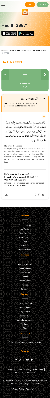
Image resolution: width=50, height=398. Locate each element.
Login (30, 4)
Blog (25, 328)
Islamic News (25, 316)
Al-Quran (25, 229)
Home (4, 50)
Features (18, 370)
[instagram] (20, 360)
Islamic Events (25, 268)
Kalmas (25, 285)
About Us (19, 373)
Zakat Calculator (25, 303)
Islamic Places (25, 250)
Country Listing (30, 370)
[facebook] (16, 360)
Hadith (11, 50)
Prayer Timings (25, 225)
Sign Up (43, 4)
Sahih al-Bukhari (23, 50)
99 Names (25, 289)
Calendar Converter (25, 320)
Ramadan (25, 246)
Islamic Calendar (25, 264)
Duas (25, 241)
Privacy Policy (18, 389)
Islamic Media (25, 281)
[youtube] (27, 360)
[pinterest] (23, 360)
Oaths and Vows (39, 50)
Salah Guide (25, 308)
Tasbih (25, 277)
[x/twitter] (32, 360)
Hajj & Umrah (25, 312)
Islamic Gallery (25, 273)
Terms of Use (31, 389)
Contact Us (30, 373)
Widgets (25, 324)
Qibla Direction (25, 233)
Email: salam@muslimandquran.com (25, 342)
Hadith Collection (25, 237)
